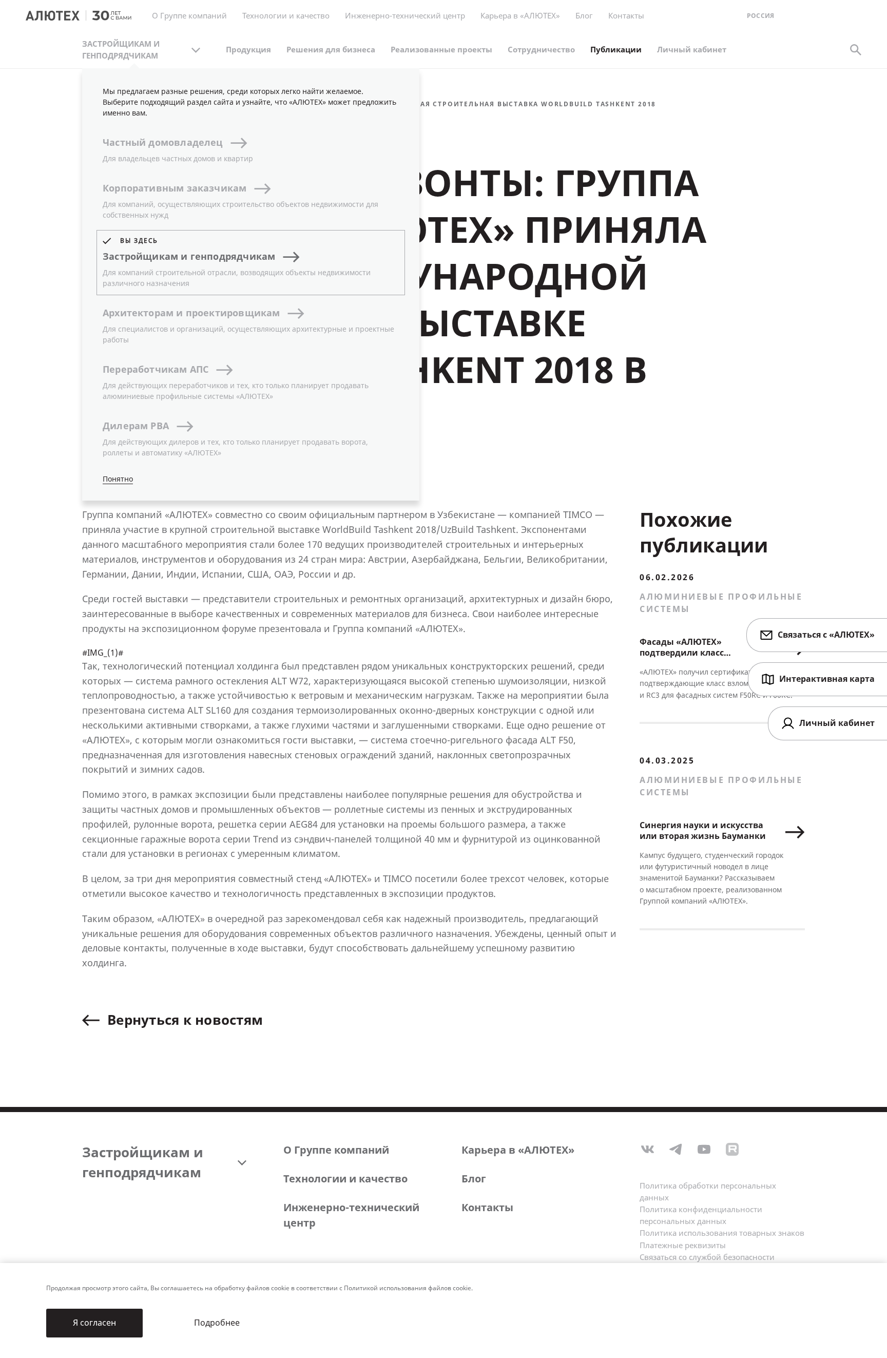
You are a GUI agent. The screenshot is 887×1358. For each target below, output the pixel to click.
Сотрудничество (541, 49)
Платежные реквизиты (683, 1245)
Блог (584, 16)
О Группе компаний (336, 1150)
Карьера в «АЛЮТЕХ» (520, 16)
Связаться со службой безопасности (707, 1257)
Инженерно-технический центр (351, 1215)
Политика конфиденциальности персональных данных (701, 1215)
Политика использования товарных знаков (722, 1233)
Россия (760, 16)
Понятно (118, 479)
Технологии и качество (345, 1179)
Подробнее (217, 1323)
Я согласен (94, 1323)
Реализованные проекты (441, 49)
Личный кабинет (691, 49)
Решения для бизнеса (330, 49)
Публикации (616, 49)
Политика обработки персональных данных (708, 1191)
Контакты (487, 1207)
